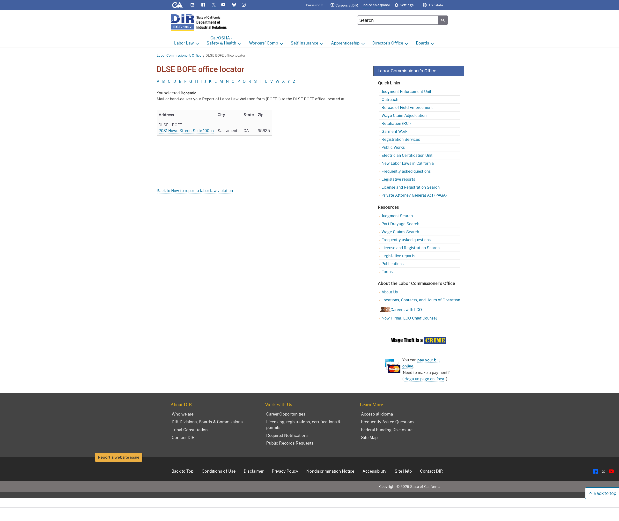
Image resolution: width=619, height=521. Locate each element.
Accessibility (374, 471)
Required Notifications (287, 435)
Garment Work (394, 131)
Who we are (182, 414)
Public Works (393, 147)
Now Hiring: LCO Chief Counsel (409, 318)
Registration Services (401, 139)
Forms (387, 271)
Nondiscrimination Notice (330, 471)
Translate (435, 4)
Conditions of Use (219, 471)
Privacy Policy (285, 471)
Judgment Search (397, 215)
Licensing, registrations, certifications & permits (303, 424)
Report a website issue (118, 457)
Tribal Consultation (190, 429)
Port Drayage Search (400, 223)
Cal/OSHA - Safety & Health (221, 40)
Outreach (390, 99)
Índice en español (376, 4)
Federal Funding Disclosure (387, 429)
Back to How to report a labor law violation (195, 190)
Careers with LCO (406, 309)
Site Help (403, 471)
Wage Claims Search (400, 231)
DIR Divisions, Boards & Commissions (207, 421)
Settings (407, 4)
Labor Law (184, 43)
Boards (422, 43)
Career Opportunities (285, 414)
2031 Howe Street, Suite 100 (184, 130)
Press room (314, 4)
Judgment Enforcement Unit (406, 91)
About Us (390, 292)
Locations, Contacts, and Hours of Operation (421, 300)
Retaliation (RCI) (396, 123)
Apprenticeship (345, 43)
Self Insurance (304, 43)
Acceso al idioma (377, 414)
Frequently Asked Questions (387, 421)
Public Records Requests (290, 443)
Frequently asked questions (406, 171)
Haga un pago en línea (424, 378)
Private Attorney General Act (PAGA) (414, 195)
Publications (393, 263)
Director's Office (387, 43)
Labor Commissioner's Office (179, 55)
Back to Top (182, 471)
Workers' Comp (263, 43)
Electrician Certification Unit (407, 155)
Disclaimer (254, 471)
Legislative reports (398, 179)
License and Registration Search (411, 187)
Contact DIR (183, 437)
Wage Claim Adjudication (404, 115)
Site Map (369, 437)
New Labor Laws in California (408, 163)
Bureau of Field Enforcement (407, 107)
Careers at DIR (346, 5)
